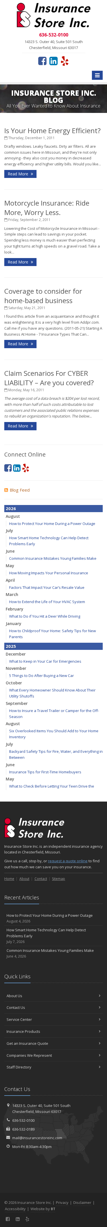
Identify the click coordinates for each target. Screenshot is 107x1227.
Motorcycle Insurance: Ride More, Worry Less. (46, 207)
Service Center (19, 1019)
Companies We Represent (29, 1055)
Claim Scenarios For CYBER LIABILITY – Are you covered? (49, 377)
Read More (18, 174)
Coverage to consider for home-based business (43, 295)
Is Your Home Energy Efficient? (52, 130)
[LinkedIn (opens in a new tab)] (53, 60)
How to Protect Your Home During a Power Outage (52, 523)
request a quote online (68, 860)
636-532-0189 (23, 1129)
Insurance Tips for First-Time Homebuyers (45, 771)
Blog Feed (20, 490)
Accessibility (15, 1208)
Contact (41, 878)
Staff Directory (19, 1067)
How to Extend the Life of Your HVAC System (47, 601)
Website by (43, 1208)
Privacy (62, 1202)
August (13, 516)
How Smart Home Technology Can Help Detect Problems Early (46, 935)
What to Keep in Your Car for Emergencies (45, 661)
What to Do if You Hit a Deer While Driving (44, 616)
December (16, 654)
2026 (11, 508)
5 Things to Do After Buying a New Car (41, 675)
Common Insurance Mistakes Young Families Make (52, 558)
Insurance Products (23, 1031)
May (10, 565)
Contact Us (16, 1007)
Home (9, 878)
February (14, 609)
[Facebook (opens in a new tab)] (42, 60)
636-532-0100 (23, 1120)
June (10, 551)
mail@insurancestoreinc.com (37, 1137)
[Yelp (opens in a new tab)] (64, 60)
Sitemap (58, 878)
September (17, 703)
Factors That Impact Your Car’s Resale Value (46, 587)
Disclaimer (82, 1202)
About (24, 878)
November (16, 668)
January (13, 623)
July (9, 530)
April (10, 580)
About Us (14, 995)
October (14, 683)
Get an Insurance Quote (27, 1043)
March (12, 594)
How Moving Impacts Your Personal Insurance (48, 572)
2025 (11, 646)
